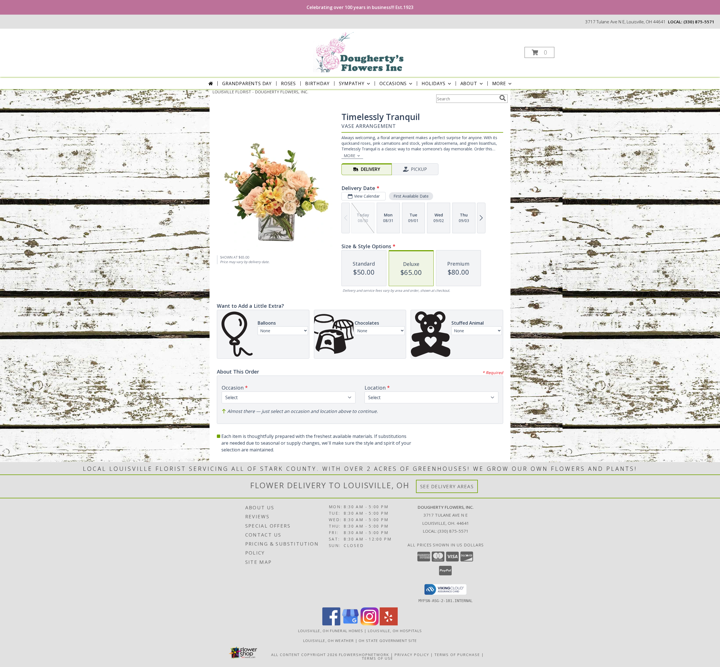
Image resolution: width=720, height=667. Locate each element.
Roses (288, 83)
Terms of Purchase (457, 654)
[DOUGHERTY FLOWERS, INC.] (360, 50)
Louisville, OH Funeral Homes (330, 630)
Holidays (433, 83)
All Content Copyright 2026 (304, 654)
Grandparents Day (247, 83)
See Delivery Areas (447, 486)
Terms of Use (377, 658)
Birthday (317, 83)
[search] (502, 98)
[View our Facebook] (331, 624)
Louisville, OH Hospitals (395, 630)
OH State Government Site (388, 640)
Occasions (393, 83)
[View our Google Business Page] (350, 624)
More (499, 83)
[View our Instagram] (370, 624)
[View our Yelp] (389, 624)
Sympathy (351, 83)
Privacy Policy (412, 654)
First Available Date (411, 196)
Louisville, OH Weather (328, 640)
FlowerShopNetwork (364, 654)
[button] (539, 52)
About (468, 83)
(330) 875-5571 (698, 21)
